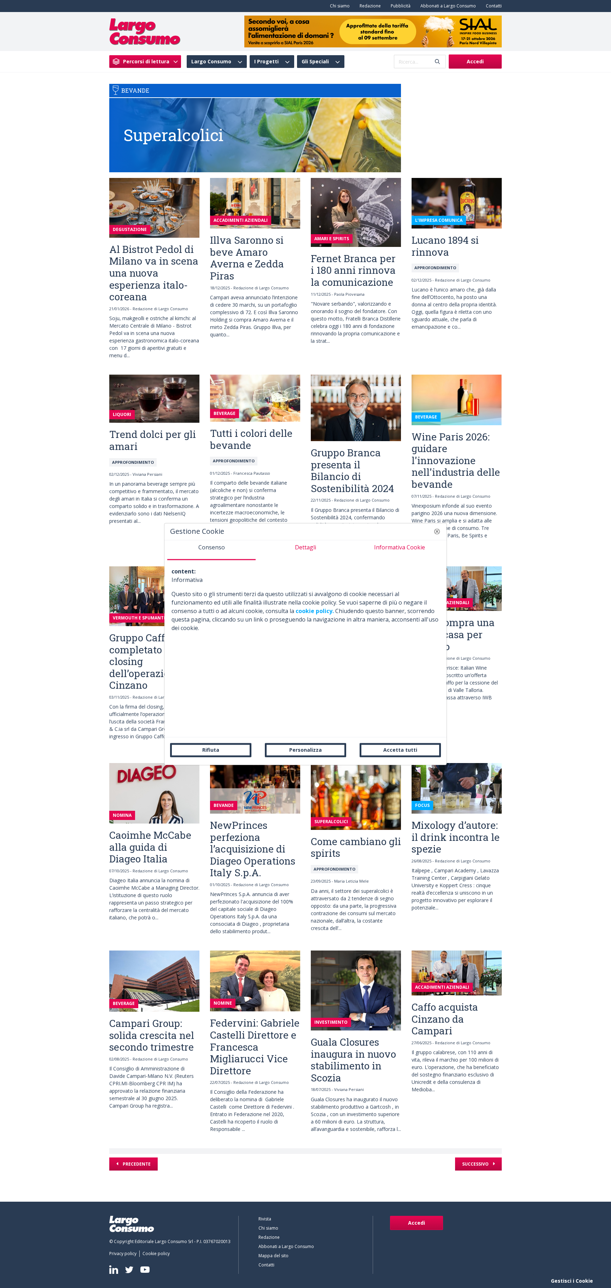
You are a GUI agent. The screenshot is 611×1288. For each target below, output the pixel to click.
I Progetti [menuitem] (266, 61)
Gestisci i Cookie (572, 1280)
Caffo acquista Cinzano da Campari (445, 1018)
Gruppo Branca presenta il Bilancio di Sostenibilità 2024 (352, 470)
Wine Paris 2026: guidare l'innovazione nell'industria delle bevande (456, 460)
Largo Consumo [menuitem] (211, 61)
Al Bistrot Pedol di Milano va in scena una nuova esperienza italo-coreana (153, 273)
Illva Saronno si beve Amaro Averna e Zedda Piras (247, 257)
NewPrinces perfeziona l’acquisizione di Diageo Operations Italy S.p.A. (252, 849)
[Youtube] (145, 1269)
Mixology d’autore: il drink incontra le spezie (456, 837)
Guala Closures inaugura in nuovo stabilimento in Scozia (353, 1059)
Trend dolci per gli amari (152, 440)
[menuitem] (338, 6)
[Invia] (437, 62)
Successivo (476, 1164)
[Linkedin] (113, 1269)
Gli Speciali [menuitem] (315, 61)
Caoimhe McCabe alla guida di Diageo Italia (150, 846)
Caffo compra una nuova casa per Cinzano (453, 634)
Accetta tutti (400, 749)
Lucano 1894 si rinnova (445, 246)
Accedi (475, 61)
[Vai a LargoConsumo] (144, 31)
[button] (437, 531)
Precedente (136, 1164)
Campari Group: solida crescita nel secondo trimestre (151, 1035)
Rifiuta (210, 749)
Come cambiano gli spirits (356, 847)
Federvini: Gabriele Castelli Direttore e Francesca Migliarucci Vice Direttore (254, 1046)
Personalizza (305, 749)
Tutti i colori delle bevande (251, 439)
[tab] (211, 550)
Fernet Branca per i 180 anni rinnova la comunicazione (353, 270)
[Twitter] (129, 1269)
